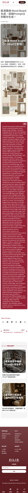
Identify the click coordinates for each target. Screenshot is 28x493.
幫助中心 (24, 491)
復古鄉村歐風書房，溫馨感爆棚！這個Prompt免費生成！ (13, 409)
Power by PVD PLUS (21, 483)
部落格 (10, 491)
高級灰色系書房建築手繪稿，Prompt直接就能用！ (11, 376)
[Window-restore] (10, 489)
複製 (25, 124)
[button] (13, 2)
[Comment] (24, 489)
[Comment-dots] (17, 489)
